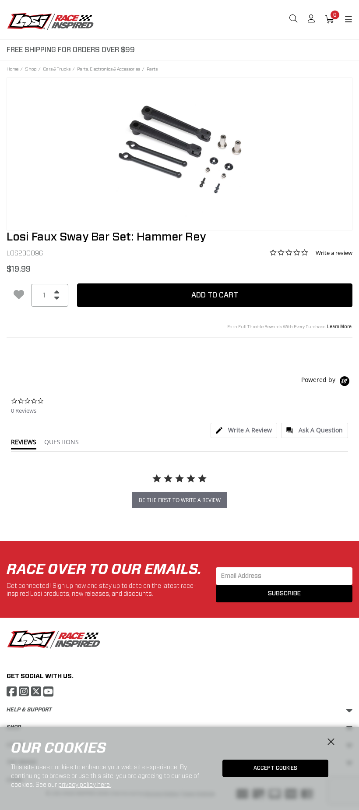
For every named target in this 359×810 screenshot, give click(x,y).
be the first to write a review (180, 500)
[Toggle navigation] (343, 20)
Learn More (339, 327)
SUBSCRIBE (284, 594)
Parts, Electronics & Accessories (108, 68)
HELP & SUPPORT (29, 709)
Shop (30, 68)
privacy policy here (84, 784)
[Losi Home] (50, 21)
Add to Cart (214, 295)
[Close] (331, 742)
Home (12, 68)
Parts (152, 68)
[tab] (244, 430)
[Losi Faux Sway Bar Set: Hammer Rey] (179, 148)
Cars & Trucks (56, 68)
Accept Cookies (275, 768)
